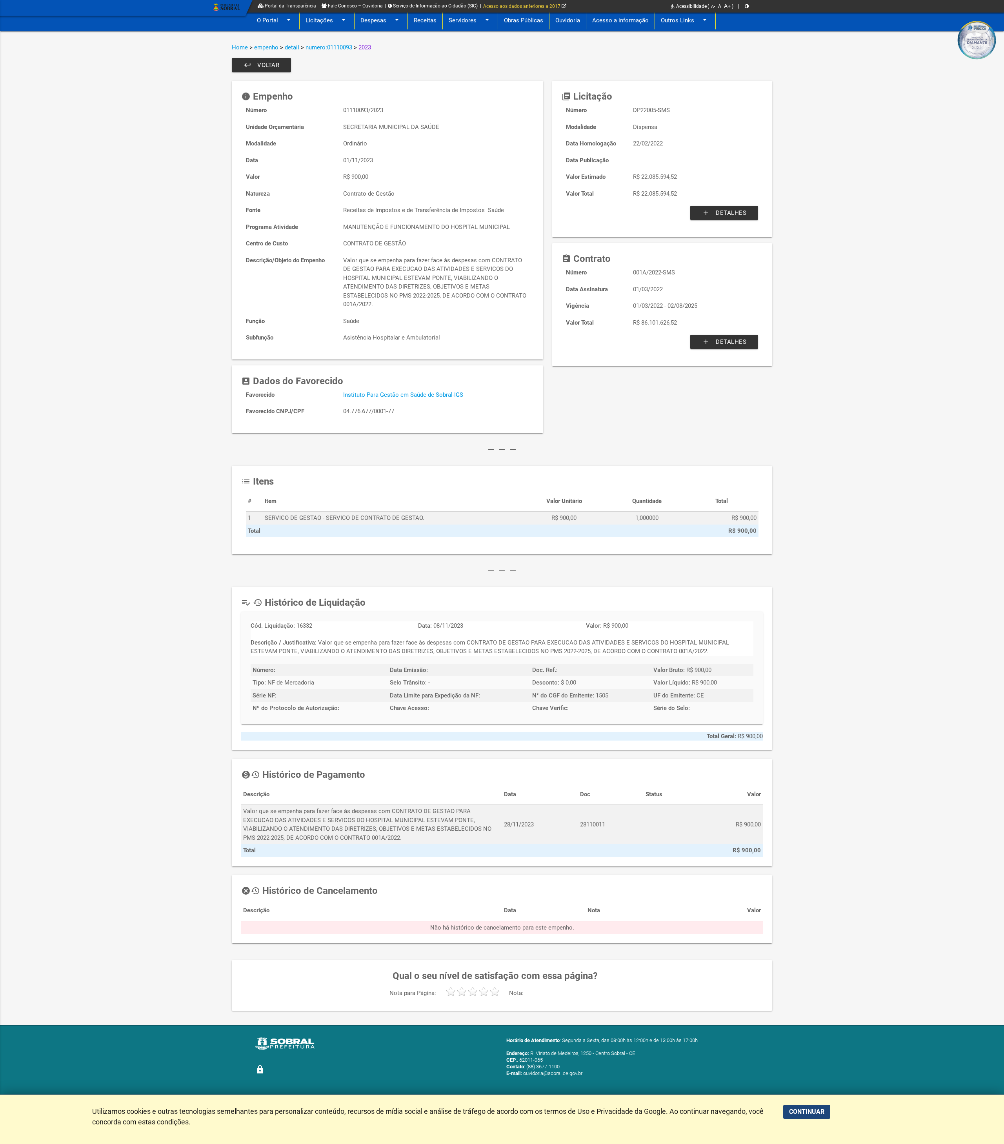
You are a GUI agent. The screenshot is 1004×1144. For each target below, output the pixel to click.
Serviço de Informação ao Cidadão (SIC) (435, 6)
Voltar (261, 65)
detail (292, 47)
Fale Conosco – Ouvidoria (355, 6)
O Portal (275, 19)
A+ (727, 6)
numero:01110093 (329, 47)
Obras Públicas (523, 20)
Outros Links (685, 19)
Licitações (327, 19)
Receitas (425, 20)
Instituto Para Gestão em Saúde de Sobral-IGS (403, 394)
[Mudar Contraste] (747, 6)
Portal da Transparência (290, 6)
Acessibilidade (691, 6)
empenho (266, 47)
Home (240, 47)
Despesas (381, 19)
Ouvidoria (567, 20)
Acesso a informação (620, 20)
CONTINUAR (806, 1111)
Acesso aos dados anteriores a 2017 (522, 6)
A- (713, 6)
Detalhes (724, 213)
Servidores (470, 19)
